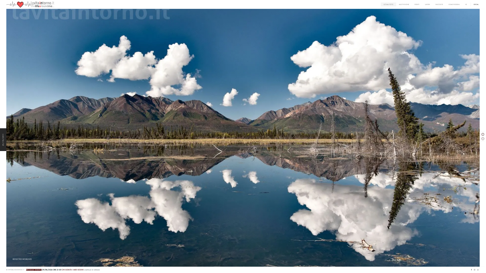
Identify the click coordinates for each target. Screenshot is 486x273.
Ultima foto (388, 4)
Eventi (417, 4)
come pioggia (454, 4)
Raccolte (439, 4)
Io (466, 4)
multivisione (404, 4)
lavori (427, 4)
